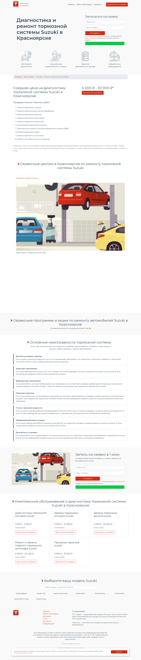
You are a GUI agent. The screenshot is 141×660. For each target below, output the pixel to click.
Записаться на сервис (116, 4)
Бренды (97, 4)
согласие (91, 38)
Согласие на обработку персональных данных (70, 648)
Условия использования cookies (23, 653)
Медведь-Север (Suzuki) (27, 178)
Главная (71, 4)
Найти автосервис (84, 4)
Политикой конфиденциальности (99, 36)
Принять (119, 652)
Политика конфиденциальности (70, 643)
